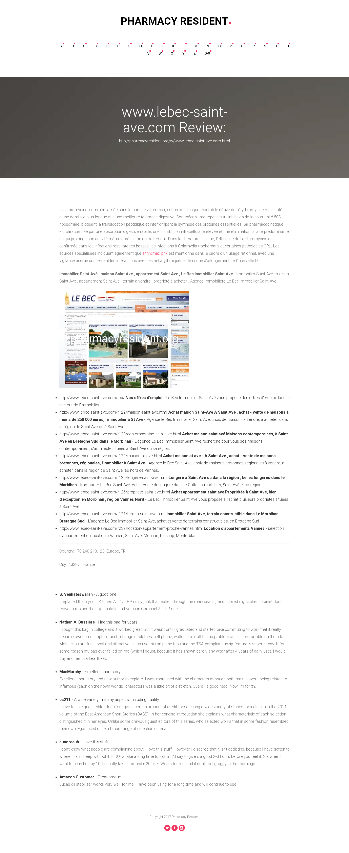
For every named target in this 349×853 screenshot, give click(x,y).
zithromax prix (155, 253)
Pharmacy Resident (174, 21)
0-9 (207, 53)
